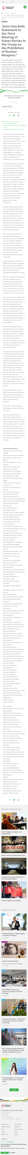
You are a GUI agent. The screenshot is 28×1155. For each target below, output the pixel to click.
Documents (13, 13)
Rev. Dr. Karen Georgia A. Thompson (12, 964)
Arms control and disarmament (11, 121)
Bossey (16, 1134)
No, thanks (12, 1152)
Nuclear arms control (7, 106)
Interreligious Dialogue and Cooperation (14, 129)
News (2, 1129)
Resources (7, 13)
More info (3, 1150)
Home (2, 13)
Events (3, 1131)
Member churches (6, 1126)
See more (14, 1090)
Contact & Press (19, 1129)
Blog (16, 1131)
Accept (4, 1152)
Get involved (18, 1124)
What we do (4, 1134)
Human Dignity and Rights (10, 123)
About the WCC (5, 1124)
